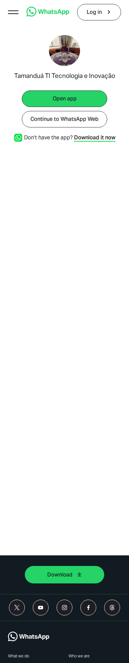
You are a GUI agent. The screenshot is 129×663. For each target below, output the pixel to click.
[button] (13, 12)
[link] (47, 14)
